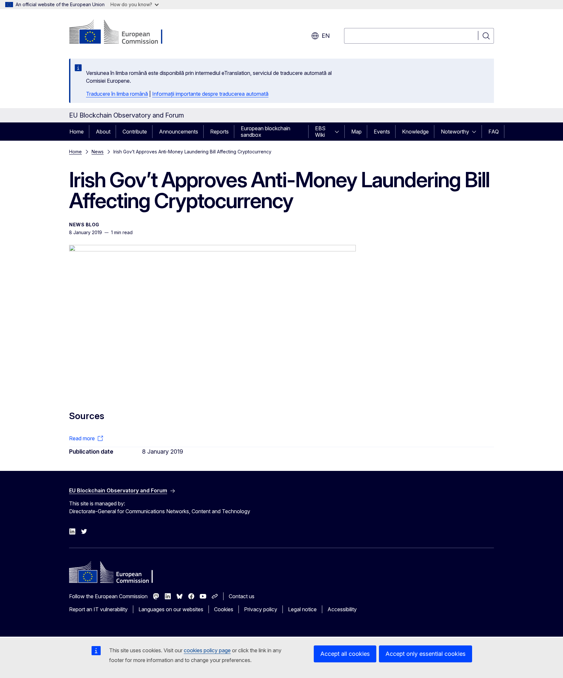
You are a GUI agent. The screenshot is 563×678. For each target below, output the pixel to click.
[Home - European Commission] (121, 33)
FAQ (493, 131)
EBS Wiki (320, 131)
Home (76, 131)
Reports (219, 131)
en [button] (326, 35)
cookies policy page (207, 650)
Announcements (178, 131)
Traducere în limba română (117, 94)
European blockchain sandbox (265, 131)
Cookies (223, 609)
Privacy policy (260, 609)
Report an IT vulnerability (98, 609)
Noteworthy (455, 131)
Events (382, 131)
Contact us (241, 596)
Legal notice (302, 609)
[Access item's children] (338, 131)
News (98, 151)
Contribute (135, 131)
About (103, 131)
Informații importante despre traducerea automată (210, 94)
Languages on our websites (170, 609)
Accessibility (342, 609)
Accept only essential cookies (425, 653)
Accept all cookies (345, 653)
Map (356, 131)
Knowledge (415, 131)
